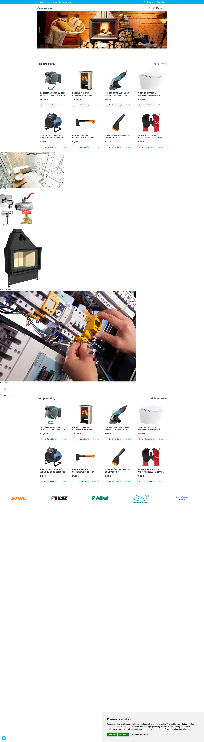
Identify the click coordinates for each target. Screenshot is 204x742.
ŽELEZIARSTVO (5, 395)
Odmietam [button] (123, 734)
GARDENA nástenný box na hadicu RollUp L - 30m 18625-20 (53, 95)
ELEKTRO (3, 382)
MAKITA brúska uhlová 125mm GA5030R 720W (117, 94)
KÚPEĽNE (3, 189)
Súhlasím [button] (112, 734)
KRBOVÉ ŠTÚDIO (6, 290)
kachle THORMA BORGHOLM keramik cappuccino (82, 95)
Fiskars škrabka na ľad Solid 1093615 (117, 136)
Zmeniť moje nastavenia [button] (139, 734)
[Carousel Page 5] (105, 45)
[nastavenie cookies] (4, 738)
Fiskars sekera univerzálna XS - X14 (83, 136)
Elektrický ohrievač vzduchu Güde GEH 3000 (52, 136)
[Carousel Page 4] (103, 45)
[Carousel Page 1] (98, 45)
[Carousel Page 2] (100, 45)
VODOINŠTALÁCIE (6, 225)
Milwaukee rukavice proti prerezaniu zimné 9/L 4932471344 (150, 137)
